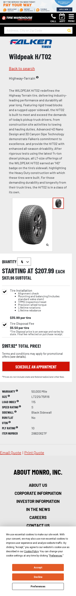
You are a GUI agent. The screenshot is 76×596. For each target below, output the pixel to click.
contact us (38, 525)
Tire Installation (35, 300)
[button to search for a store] (69, 30)
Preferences (38, 586)
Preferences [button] (55, 555)
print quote (34, 452)
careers (38, 517)
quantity (9, 261)
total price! (29, 346)
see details (18, 356)
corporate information (38, 493)
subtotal (23, 278)
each (60, 271)
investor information (38, 501)
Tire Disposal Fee (22, 323)
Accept (38, 567)
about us (38, 485)
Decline (38, 577)
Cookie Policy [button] (31, 551)
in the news (38, 509)
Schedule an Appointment (36, 366)
